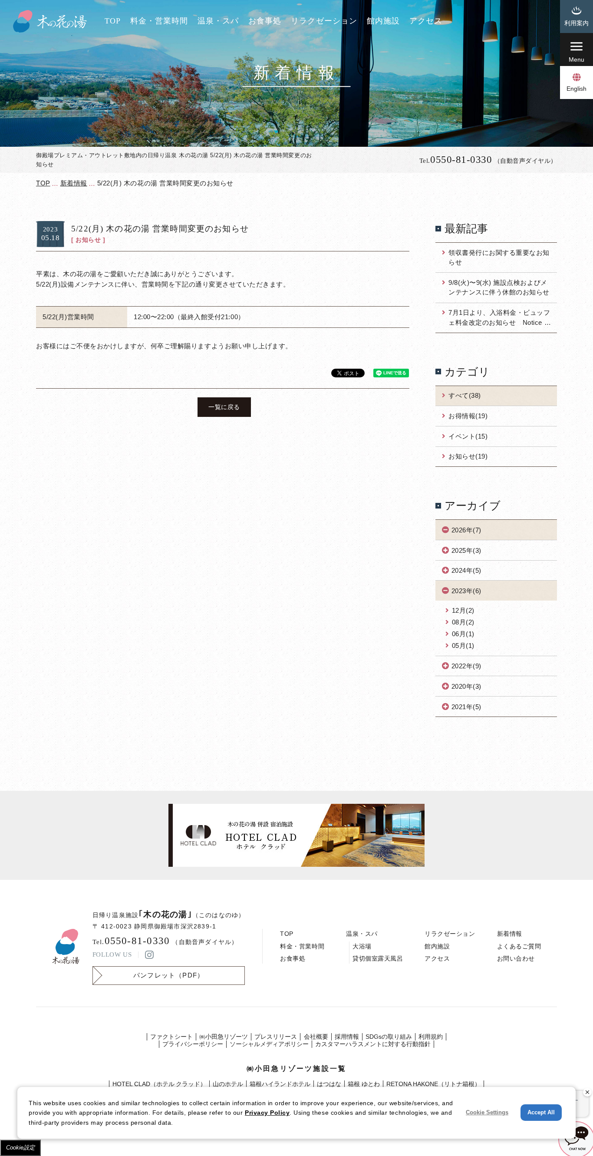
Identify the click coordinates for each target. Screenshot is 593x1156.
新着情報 (509, 933)
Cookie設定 (20, 1147)
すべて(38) (464, 395)
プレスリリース (275, 1036)
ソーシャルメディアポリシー (269, 1043)
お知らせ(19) (468, 456)
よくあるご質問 (519, 946)
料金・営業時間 (159, 21)
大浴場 (362, 946)
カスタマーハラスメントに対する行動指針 (373, 1043)
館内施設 (383, 21)
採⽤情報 (347, 1036)
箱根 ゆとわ (364, 1083)
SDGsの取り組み (389, 1036)
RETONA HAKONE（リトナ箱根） (433, 1083)
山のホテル (228, 1083)
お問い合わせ (516, 958)
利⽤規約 (430, 1036)
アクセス (425, 21)
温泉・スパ (218, 21)
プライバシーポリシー (192, 1043)
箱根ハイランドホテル (280, 1083)
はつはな (329, 1083)
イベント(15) (468, 436)
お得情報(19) (468, 415)
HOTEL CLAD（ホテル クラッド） (159, 1083)
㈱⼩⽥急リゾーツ (223, 1036)
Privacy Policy (267, 1112)
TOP (113, 21)
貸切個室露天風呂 (378, 958)
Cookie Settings (487, 1112)
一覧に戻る (224, 406)
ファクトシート (171, 1036)
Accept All (541, 1112)
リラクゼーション (324, 21)
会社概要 (316, 1036)
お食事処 (264, 21)
